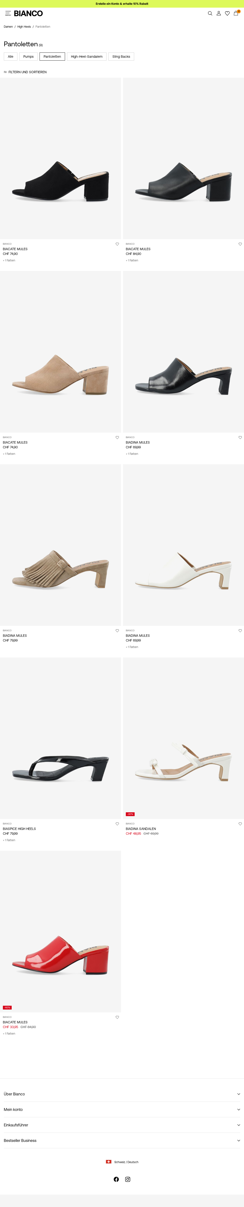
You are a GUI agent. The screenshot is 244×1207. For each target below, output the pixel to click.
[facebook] (116, 1179)
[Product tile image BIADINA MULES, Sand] (60, 545)
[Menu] (8, 13)
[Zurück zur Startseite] (28, 13)
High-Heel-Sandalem (86, 56)
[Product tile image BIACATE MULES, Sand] (60, 351)
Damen (8, 26)
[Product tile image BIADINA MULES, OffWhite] (183, 545)
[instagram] (128, 1179)
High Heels (24, 26)
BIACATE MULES (15, 249)
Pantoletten (52, 56)
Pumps (28, 56)
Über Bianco (14, 1094)
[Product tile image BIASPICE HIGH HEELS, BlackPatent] (60, 738)
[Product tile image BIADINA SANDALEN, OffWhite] (183, 738)
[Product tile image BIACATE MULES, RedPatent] (60, 931)
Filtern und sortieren (27, 72)
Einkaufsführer (16, 1125)
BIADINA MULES (138, 442)
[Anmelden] (218, 13)
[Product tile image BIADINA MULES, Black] (183, 351)
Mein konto (13, 1109)
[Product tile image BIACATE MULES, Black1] (60, 158)
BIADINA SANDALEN (141, 829)
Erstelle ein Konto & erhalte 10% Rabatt (122, 3)
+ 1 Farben (9, 260)
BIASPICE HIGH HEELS (19, 829)
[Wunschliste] (227, 13)
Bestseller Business (20, 1140)
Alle (10, 56)
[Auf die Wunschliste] (117, 244)
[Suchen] (210, 13)
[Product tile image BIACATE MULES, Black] (183, 158)
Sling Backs (121, 56)
